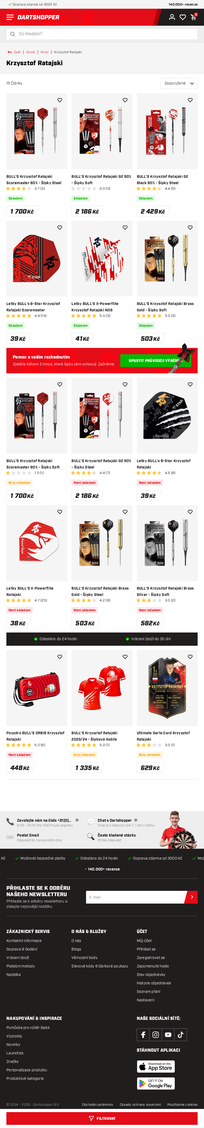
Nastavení (145, 1000)
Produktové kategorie (25, 1078)
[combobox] (105, 34)
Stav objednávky (151, 974)
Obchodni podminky (97, 1105)
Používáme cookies (182, 1105)
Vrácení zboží (17, 958)
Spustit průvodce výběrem (156, 361)
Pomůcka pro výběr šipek (28, 1027)
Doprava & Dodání (21, 949)
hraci (45, 52)
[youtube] (168, 1034)
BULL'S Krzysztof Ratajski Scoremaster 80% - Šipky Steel (33, 179)
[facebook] (143, 1034)
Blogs (76, 949)
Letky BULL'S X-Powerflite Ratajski (29, 591)
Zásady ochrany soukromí (140, 1105)
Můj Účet (144, 941)
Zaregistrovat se (151, 958)
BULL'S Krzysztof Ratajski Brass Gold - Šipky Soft (165, 307)
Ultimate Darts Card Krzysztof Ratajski (163, 736)
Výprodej (14, 1036)
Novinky (13, 1044)
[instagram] (155, 1034)
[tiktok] (180, 1034)
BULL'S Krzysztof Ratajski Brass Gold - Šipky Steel (100, 591)
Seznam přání (148, 991)
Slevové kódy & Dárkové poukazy (99, 966)
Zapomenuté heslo (153, 966)
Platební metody (20, 966)
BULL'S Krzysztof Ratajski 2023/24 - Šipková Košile (94, 736)
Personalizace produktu (26, 1070)
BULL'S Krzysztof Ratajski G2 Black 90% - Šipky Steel (162, 179)
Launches (14, 1053)
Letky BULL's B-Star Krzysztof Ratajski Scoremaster (33, 307)
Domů (30, 52)
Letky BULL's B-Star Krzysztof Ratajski (163, 464)
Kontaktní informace (24, 941)
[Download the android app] (156, 1083)
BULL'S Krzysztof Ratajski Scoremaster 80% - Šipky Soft (33, 464)
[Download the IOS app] (156, 1066)
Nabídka (13, 974)
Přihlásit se (146, 949)
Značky (12, 1061)
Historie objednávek (154, 983)
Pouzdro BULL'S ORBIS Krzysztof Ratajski (35, 736)
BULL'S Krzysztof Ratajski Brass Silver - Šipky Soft (165, 591)
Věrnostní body (84, 958)
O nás (76, 941)
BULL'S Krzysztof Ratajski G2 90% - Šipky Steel (101, 464)
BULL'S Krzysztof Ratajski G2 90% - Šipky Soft (101, 179)
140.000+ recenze (183, 4)
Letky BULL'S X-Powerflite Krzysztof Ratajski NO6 (94, 307)
